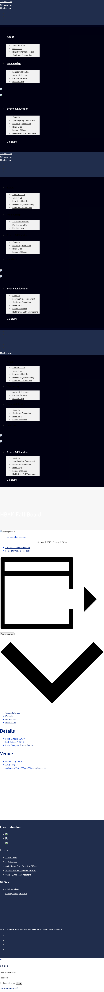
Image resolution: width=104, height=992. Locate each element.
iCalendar (9, 716)
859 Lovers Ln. (6, 5)
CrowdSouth (56, 929)
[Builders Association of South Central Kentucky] (1, 89)
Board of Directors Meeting (17, 547)
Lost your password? (9, 988)
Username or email (8, 972)
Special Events (26, 745)
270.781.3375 (6, 1)
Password (4, 977)
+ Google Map (40, 768)
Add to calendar (7, 634)
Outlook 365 (10, 719)
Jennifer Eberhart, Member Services (20, 870)
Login (19, 983)
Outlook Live (10, 722)
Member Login (6, 8)
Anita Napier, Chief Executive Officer (21, 866)
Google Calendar (12, 713)
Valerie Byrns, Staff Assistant (18, 874)
